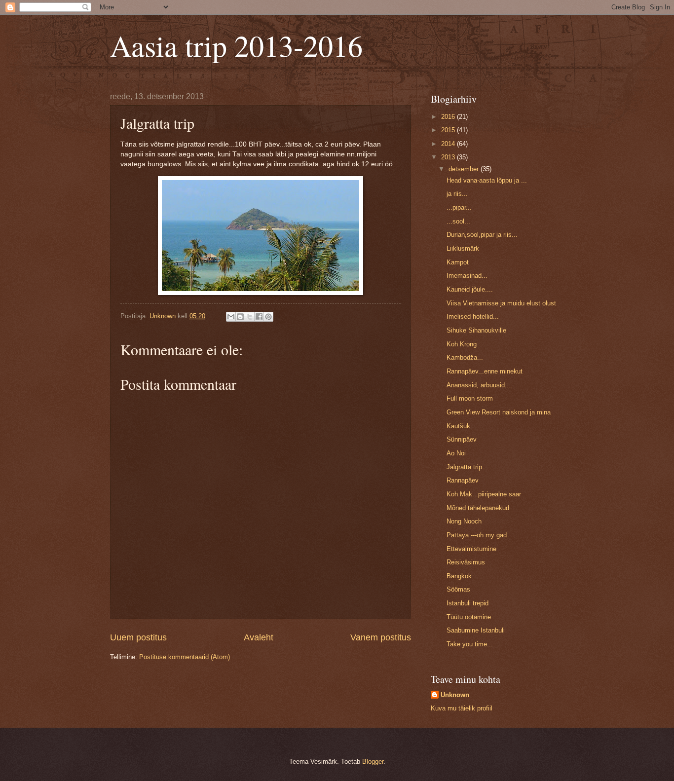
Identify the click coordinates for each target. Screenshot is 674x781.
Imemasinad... (467, 275)
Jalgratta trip (464, 467)
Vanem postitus (380, 637)
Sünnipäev (462, 439)
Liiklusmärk (463, 248)
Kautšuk (458, 426)
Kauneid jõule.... (470, 289)
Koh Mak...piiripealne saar (484, 494)
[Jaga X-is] (250, 317)
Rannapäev (463, 480)
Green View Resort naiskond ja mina (499, 412)
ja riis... (457, 193)
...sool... (458, 221)
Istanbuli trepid (467, 603)
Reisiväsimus (466, 562)
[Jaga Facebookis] (259, 317)
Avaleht (258, 637)
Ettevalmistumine (471, 549)
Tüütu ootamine (469, 617)
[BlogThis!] (240, 317)
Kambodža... (465, 357)
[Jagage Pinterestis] (268, 317)
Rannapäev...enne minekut (485, 371)
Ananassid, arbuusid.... (480, 385)
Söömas (458, 589)
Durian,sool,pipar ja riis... (482, 234)
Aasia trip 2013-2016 (236, 45)
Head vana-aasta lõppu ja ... (487, 180)
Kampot (458, 262)
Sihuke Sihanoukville (476, 330)
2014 (449, 144)
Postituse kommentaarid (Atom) (184, 657)
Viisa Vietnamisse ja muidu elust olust (501, 303)
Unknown (455, 695)
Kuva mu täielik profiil (461, 708)
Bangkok (459, 576)
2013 (449, 157)
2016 (449, 116)
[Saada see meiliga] (231, 317)
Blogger (372, 761)
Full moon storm (470, 398)
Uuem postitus (138, 637)
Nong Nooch (464, 521)
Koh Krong (462, 344)
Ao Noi (456, 453)
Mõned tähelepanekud (478, 508)
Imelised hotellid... (473, 316)
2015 (449, 130)
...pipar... (459, 207)
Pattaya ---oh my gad (477, 535)
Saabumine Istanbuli (476, 630)
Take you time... (470, 644)
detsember (465, 169)
